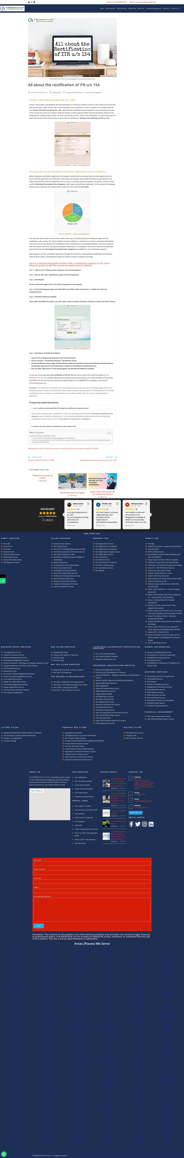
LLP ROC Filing (10, 727)
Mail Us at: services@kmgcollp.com (142, 2)
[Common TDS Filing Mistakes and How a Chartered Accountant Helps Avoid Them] (106, 799)
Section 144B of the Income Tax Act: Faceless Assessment (102, 493)
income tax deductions (69, 448)
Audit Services (10, 538)
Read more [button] (71, 525)
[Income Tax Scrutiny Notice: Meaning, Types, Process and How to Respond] (106, 836)
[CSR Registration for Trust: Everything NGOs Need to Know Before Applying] (106, 783)
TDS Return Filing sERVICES (68, 677)
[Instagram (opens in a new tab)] (31, 2)
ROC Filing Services (63, 647)
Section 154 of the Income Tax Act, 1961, (43, 436)
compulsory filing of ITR (53, 448)
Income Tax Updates (93, 92)
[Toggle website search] (180, 8)
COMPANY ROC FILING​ (74, 727)
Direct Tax (152, 538)
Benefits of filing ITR (38, 448)
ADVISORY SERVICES (156, 672)
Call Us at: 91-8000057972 (117, 2)
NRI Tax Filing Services (65, 665)
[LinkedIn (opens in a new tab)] (34, 2)
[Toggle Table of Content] (108, 433)
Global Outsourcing (157, 647)
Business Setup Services (16, 647)
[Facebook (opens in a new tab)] (29, 2)
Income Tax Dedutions (74, 92)
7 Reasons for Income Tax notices (42, 476)
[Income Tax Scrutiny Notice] (106, 823)
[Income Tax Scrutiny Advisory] (106, 813)
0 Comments (122, 788)
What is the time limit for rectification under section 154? (55, 426)
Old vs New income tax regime (72, 493)
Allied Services (60, 538)
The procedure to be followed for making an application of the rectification (54, 438)
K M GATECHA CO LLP (39, 92)
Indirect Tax (101, 538)
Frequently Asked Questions (41, 442)
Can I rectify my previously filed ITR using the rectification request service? (61, 408)
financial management (159, 712)
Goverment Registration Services (114, 665)
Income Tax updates (84, 448)
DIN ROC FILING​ (132, 727)
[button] (72, 408)
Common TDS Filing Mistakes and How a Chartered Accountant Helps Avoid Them (118, 798)
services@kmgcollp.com (37, 383)
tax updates (94, 448)
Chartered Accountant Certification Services (116, 647)
